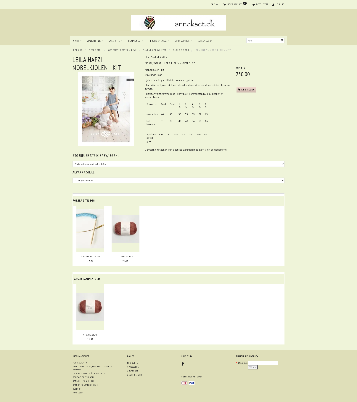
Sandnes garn (159, 57)
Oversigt (77, 388)
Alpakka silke (125, 256)
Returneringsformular (85, 385)
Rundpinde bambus (90, 256)
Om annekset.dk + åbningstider (89, 373)
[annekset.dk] (178, 22)
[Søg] (282, 40)
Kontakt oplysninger (84, 377)
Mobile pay (78, 392)
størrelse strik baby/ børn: (96, 155)
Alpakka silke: (84, 172)
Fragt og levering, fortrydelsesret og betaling (92, 368)
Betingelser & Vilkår (84, 381)
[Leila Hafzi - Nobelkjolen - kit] (106, 109)
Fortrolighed (80, 362)
